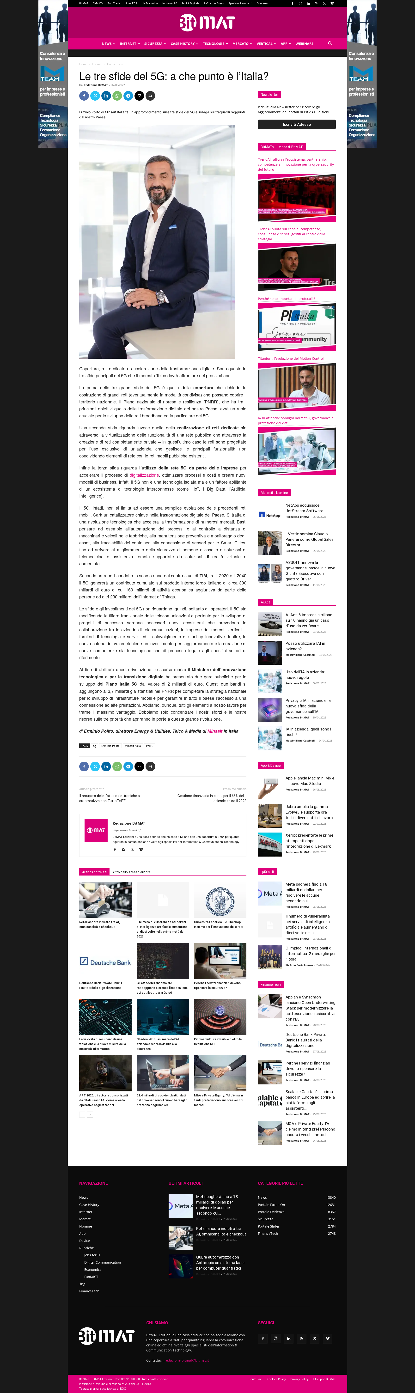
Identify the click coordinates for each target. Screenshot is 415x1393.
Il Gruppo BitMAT (324, 1379)
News (107, 43)
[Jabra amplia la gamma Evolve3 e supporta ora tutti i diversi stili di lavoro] (270, 816)
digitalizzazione (144, 475)
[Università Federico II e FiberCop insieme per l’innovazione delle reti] (220, 900)
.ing (82, 1284)
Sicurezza (153, 43)
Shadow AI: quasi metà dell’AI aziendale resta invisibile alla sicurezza (158, 1044)
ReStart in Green (214, 3)
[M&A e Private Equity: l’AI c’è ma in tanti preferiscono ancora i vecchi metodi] (220, 1073)
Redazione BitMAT (96, 85)
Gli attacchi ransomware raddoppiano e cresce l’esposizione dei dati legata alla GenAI (162, 987)
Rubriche (86, 1248)
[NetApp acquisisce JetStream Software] (270, 515)
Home (83, 64)
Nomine (85, 1226)
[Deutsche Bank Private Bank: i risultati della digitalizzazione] (105, 961)
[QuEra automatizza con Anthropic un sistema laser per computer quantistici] (181, 1266)
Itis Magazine (150, 3)
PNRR (149, 746)
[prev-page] (82, 1115)
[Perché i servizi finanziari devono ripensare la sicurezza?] (220, 961)
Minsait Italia (133, 746)
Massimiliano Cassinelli (300, 655)
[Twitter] (324, 3)
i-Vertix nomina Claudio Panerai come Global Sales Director (310, 539)
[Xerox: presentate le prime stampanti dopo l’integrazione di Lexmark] (270, 845)
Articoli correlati (94, 872)
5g (94, 746)
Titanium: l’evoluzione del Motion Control (291, 358)
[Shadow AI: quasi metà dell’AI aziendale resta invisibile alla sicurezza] (163, 1017)
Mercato (240, 43)
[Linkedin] (308, 3)
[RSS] (316, 3)
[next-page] (90, 1115)
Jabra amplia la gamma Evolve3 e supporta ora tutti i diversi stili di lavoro (309, 812)
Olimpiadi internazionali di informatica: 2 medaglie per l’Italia (311, 953)
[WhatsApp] (117, 96)
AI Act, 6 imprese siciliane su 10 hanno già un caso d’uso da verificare (309, 620)
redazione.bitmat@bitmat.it (187, 1360)
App (284, 43)
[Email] (139, 96)
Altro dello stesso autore (131, 872)
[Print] (150, 96)
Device (84, 1240)
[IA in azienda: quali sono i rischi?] (270, 738)
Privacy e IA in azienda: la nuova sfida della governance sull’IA (308, 706)
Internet (128, 43)
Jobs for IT (92, 1255)
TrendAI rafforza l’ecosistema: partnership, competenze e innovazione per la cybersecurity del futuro (296, 164)
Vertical (265, 43)
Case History (183, 43)
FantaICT (91, 1276)
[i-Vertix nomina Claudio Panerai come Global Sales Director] (270, 543)
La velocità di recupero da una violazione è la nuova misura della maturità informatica (102, 1044)
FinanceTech (89, 1291)
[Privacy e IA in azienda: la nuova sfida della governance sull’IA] (270, 710)
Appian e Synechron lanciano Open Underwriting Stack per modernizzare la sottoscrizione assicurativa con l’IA (311, 1008)
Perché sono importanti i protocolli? (286, 298)
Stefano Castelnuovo (299, 965)
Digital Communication (102, 1262)
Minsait (215, 731)
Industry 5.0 (169, 3)
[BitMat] (207, 22)
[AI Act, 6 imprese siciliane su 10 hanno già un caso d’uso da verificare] (270, 624)
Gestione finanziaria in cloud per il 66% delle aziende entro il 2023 (211, 798)
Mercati (85, 1219)
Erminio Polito (110, 746)
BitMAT (83, 3)
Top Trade (114, 3)
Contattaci (263, 3)
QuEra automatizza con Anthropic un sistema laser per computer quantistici (220, 1263)
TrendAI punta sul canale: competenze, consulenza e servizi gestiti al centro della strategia (291, 234)
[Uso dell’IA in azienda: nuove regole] (270, 681)
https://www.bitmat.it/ (126, 830)
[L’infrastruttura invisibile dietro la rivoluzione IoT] (220, 1017)
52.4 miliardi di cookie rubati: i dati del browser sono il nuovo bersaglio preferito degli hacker (162, 1100)
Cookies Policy (276, 1379)
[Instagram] (300, 3)
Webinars (304, 43)
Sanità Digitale (190, 3)
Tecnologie (213, 43)
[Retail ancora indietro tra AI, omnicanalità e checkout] (105, 900)
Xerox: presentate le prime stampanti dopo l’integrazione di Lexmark (309, 841)
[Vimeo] (332, 3)
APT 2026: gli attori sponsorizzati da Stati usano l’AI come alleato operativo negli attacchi (103, 1100)
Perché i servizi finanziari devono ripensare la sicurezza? (308, 1069)
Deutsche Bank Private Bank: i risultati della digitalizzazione (306, 1040)
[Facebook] (292, 3)
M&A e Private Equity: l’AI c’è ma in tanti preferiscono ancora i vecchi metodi (218, 1100)
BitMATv (98, 3)
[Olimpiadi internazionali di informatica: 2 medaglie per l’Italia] (270, 957)
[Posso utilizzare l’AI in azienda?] (270, 653)
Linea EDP (131, 3)
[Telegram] (128, 96)
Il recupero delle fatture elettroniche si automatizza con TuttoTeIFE (109, 798)
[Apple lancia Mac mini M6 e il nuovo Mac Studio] (270, 787)
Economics (92, 1269)
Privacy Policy (299, 1379)
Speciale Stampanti (240, 3)
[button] (330, 44)
